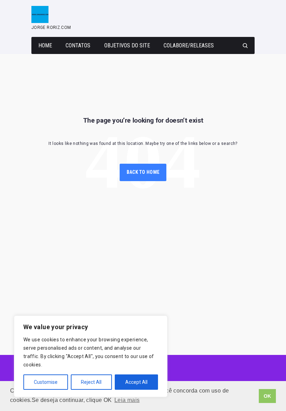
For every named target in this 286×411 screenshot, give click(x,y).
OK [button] (267, 396)
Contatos (78, 45)
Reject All (91, 382)
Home (45, 45)
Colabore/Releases (189, 45)
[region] (90, 356)
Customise (46, 382)
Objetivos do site (127, 45)
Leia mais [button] (127, 400)
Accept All (136, 382)
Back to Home (143, 172)
